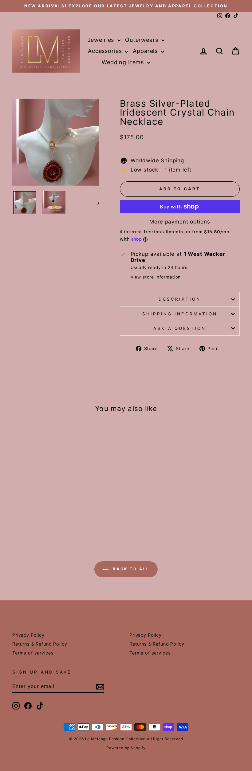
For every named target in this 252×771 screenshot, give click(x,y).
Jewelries (102, 40)
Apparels (146, 51)
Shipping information (180, 313)
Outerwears (142, 40)
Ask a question (179, 328)
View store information (156, 277)
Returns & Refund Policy (39, 643)
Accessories (106, 51)
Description (180, 299)
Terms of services (32, 652)
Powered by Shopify (126, 747)
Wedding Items (124, 62)
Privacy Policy (28, 635)
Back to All (130, 569)
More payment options (179, 222)
